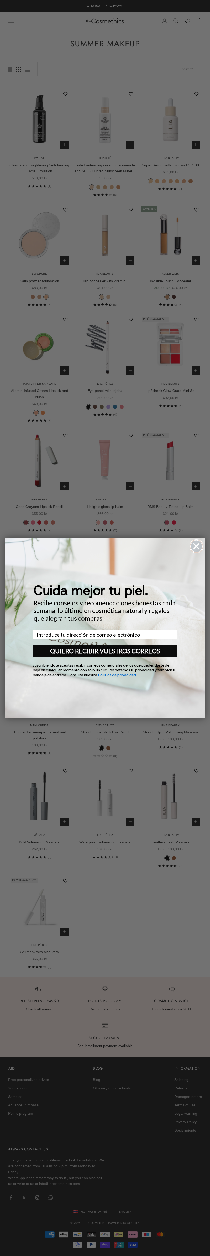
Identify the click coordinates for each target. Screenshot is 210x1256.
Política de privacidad (117, 674)
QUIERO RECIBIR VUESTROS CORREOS (105, 651)
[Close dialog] (196, 546)
